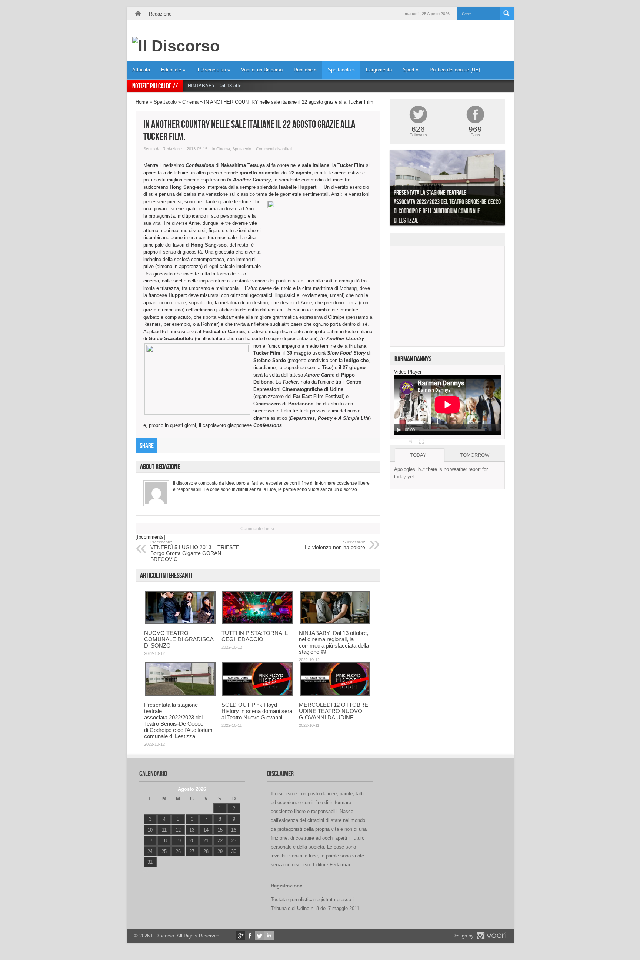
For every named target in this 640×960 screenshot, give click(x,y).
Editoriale (173, 70)
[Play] (399, 430)
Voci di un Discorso (262, 70)
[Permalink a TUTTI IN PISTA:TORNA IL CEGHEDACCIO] (257, 622)
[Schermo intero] (421, 441)
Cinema (190, 102)
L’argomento (379, 70)
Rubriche (305, 70)
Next (510, 189)
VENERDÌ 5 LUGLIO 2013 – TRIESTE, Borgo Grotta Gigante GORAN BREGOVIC (195, 551)
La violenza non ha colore (335, 545)
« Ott (148, 871)
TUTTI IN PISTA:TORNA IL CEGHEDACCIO (254, 636)
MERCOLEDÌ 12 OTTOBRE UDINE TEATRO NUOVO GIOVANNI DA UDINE (333, 711)
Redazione (160, 14)
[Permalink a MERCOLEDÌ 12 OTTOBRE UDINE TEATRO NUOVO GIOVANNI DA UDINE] (335, 694)
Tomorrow (474, 455)
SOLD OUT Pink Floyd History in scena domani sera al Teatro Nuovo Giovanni (256, 711)
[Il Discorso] (176, 46)
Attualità (141, 70)
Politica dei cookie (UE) (455, 70)
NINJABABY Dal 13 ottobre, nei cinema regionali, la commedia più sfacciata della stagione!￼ (334, 642)
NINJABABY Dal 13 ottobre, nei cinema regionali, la (244, 85)
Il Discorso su (213, 70)
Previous (384, 189)
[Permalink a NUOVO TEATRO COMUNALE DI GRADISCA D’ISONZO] (180, 622)
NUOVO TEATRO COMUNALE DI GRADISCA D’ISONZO (178, 639)
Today (418, 455)
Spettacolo (341, 70)
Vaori (491, 935)
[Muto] (412, 441)
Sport (411, 70)
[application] (447, 405)
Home (137, 13)
